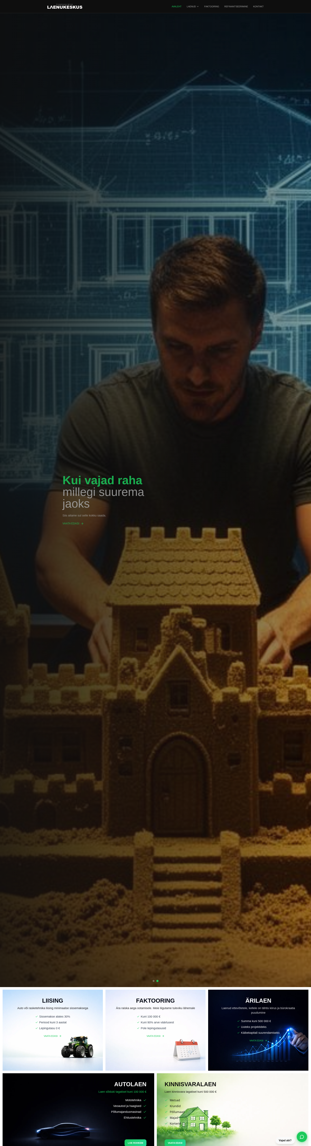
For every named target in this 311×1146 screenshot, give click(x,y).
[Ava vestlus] (302, 1137)
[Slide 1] (154, 981)
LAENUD (191, 6)
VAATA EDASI (71, 523)
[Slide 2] (157, 981)
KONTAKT (258, 6)
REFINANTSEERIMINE (236, 6)
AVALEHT (177, 6)
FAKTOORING (211, 6)
